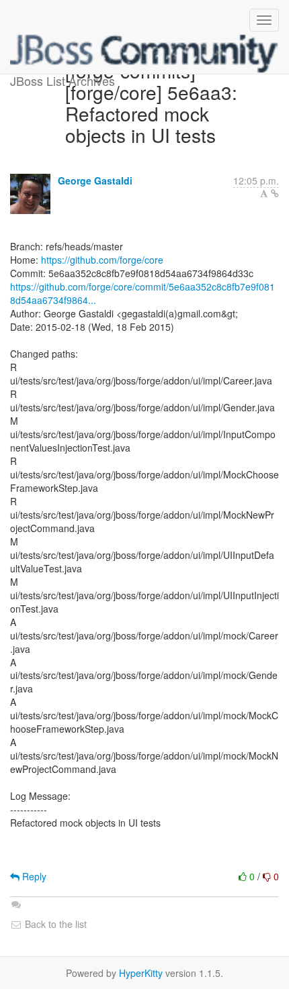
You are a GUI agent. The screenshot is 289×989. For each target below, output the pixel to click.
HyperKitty (141, 973)
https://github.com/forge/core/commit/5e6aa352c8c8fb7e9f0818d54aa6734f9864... (142, 293)
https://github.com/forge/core (102, 259)
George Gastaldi (95, 180)
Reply (32, 876)
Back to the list (54, 924)
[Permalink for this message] (275, 193)
